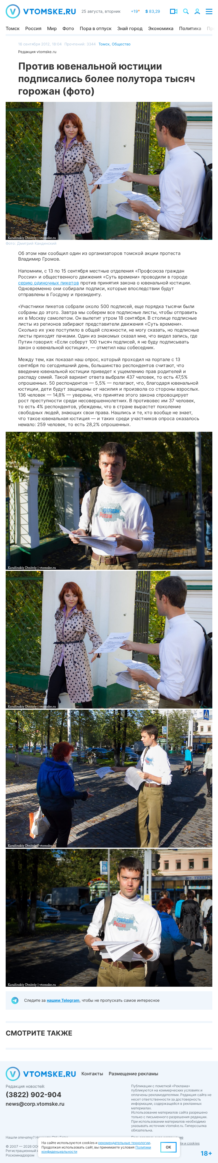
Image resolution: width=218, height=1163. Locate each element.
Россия (33, 28)
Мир (52, 28)
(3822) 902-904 (33, 1095)
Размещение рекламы (133, 1073)
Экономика (160, 28)
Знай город (129, 28)
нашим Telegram (63, 1000)
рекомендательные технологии (124, 1143)
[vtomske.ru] (41, 11)
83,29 (152, 11)
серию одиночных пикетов (48, 283)
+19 (135, 11)
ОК (168, 1147)
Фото (68, 28)
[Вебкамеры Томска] (173, 11)
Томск (13, 28)
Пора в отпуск (96, 28)
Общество (121, 44)
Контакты (92, 1073)
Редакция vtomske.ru (37, 51)
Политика (190, 28)
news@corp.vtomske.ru (35, 1104)
